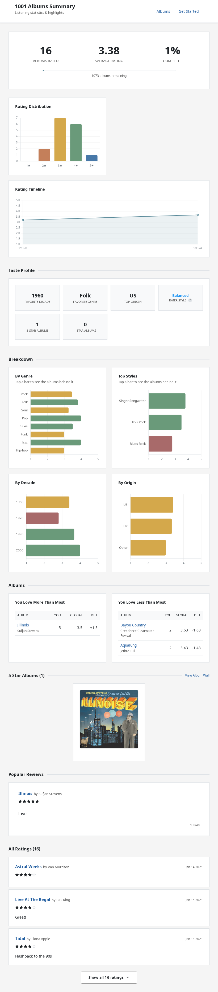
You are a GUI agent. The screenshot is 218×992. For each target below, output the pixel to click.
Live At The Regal (32, 899)
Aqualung (128, 645)
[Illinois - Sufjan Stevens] (109, 719)
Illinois (23, 624)
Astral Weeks (28, 866)
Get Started (189, 11)
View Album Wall (197, 675)
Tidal (20, 938)
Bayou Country (133, 624)
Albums (163, 11)
